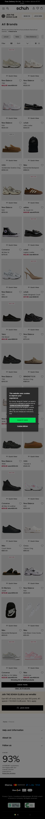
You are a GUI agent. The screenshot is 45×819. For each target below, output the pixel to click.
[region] (22, 409)
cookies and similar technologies (19, 405)
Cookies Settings (22, 426)
